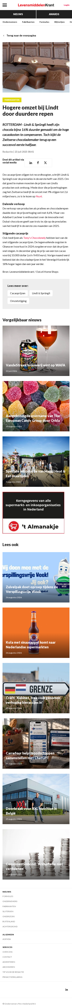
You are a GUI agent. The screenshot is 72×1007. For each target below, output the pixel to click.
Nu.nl (39, 196)
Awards (54, 14)
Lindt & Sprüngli (41, 293)
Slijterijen (59, 22)
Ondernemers (10, 22)
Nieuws (18, 14)
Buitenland (9, 921)
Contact (7, 957)
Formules (44, 22)
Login (66, 5)
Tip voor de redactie (13, 972)
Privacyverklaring (12, 977)
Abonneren (9, 967)
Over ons (7, 952)
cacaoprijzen (17, 293)
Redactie (8, 151)
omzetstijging (18, 300)
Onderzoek (9, 916)
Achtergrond (10, 926)
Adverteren (9, 962)
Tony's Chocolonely (34, 237)
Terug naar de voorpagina (21, 35)
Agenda (7, 939)
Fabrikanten (28, 22)
